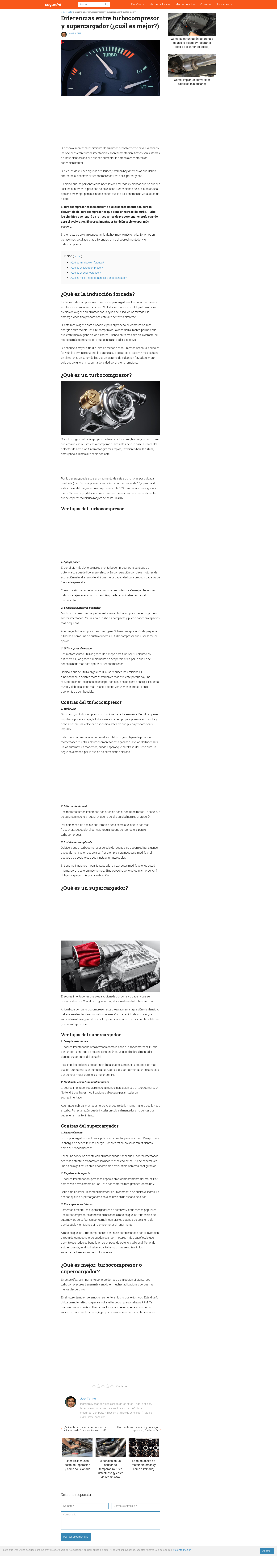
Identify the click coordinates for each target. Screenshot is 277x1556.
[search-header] (106, 4)
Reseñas (136, 4)
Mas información (182, 1549)
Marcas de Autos (185, 4)
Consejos (205, 4)
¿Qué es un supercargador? (85, 272)
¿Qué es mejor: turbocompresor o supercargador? (98, 277)
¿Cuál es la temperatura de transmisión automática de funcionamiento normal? (84, 1429)
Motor (70, 12)
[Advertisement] (109, 121)
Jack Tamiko (75, 33)
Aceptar (266, 1550)
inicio (63, 12)
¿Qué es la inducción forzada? (87, 262)
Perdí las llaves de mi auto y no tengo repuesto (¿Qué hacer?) (137, 1429)
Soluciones (222, 4)
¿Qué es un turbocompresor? (86, 267)
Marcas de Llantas (160, 4)
